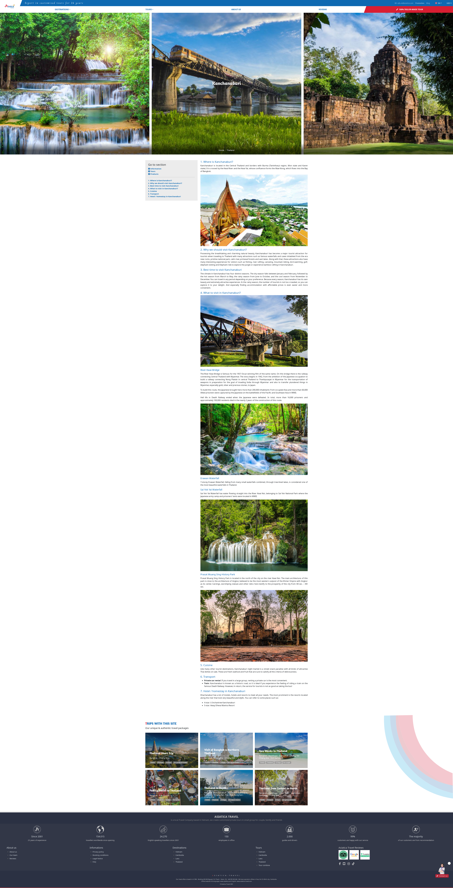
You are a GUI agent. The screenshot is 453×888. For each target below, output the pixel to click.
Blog (428, 3)
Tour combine (264, 865)
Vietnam (179, 852)
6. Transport (153, 194)
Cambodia (180, 855)
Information (155, 168)
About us (236, 9)
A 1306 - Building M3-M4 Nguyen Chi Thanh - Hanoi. (209, 879)
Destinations (179, 847)
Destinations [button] (62, 9)
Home (221, 150)
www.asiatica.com (225, 881)
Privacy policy (98, 852)
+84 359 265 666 (232, 879)
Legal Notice (98, 858)
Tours (152, 171)
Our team (13, 855)
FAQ (94, 862)
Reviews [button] (323, 9)
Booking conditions (100, 855)
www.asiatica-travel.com (244, 881)
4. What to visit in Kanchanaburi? (163, 188)
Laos (177, 858)
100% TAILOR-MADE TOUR (411, 9)
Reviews (13, 858)
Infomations (96, 847)
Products (154, 174)
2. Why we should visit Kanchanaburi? (165, 183)
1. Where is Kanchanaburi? (160, 180)
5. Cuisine (152, 191)
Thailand (230, 150)
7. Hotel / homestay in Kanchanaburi (164, 196)
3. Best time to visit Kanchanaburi (163, 186)
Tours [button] (148, 9)
